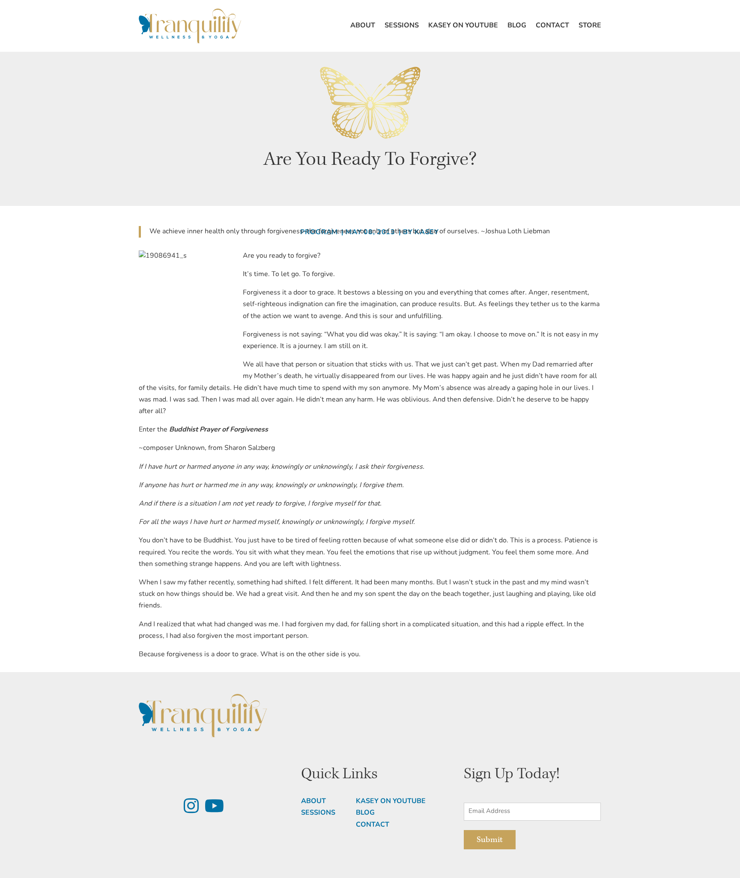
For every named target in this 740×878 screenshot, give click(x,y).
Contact (552, 25)
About (362, 25)
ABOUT (313, 801)
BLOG (365, 813)
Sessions (402, 25)
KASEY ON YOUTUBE (391, 801)
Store (590, 25)
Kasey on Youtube (463, 25)
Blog (516, 25)
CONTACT (372, 824)
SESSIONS (318, 813)
